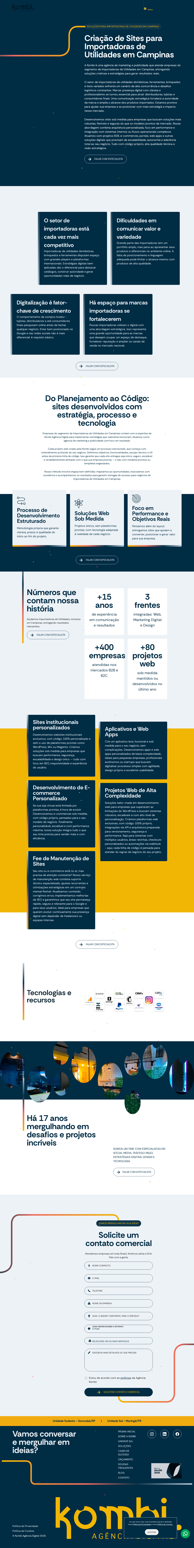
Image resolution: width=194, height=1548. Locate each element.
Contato (123, 1477)
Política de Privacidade (25, 1526)
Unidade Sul (125, 1441)
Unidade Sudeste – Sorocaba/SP (74, 1421)
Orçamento (125, 1459)
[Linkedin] (164, 1434)
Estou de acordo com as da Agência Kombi (117, 1379)
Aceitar (151, 1532)
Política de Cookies (23, 1531)
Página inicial (126, 1431)
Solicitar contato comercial (121, 1392)
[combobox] (118, 1340)
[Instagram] (152, 1434)
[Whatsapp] (185, 1533)
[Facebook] (177, 1434)
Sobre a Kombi (127, 1436)
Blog (121, 1472)
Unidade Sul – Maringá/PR (124, 1421)
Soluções (124, 1446)
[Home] (23, 7)
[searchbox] (121, 1341)
